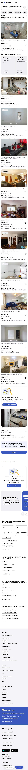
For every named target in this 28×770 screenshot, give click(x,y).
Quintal (24, 12)
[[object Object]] (17, 498)
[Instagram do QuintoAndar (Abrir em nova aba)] (6, 729)
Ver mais (14, 452)
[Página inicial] (10, 2)
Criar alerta (20, 767)
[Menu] (2, 2)
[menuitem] (5, 462)
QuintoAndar (5, 462)
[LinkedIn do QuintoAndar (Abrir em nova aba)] (11, 729)
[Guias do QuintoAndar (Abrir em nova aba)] (8, 729)
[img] (14, 30)
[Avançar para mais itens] (26, 513)
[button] (8, 65)
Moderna (10, 12)
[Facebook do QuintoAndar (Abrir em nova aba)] (3, 729)
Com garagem (18, 12)
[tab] (4, 12)
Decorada (4, 12)
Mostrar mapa (10, 767)
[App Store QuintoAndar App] (14, 750)
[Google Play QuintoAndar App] (6, 750)
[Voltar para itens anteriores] (22, 513)
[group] (14, 37)
